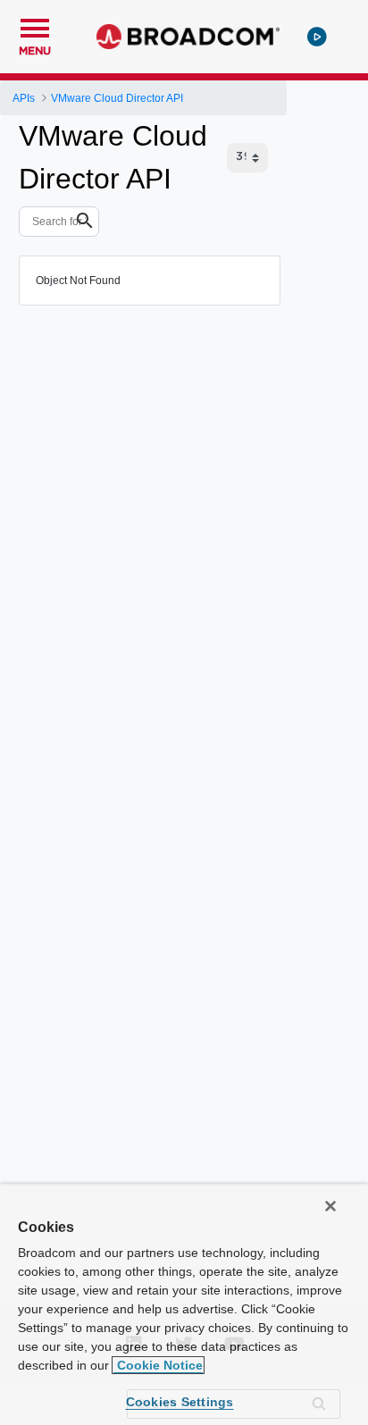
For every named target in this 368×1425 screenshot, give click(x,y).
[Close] (330, 1206)
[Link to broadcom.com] (188, 36)
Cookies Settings (180, 1402)
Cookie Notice (158, 1365)
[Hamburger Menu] (35, 26)
